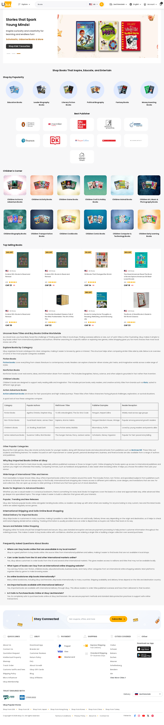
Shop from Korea (78, 709)
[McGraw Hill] (82, 124)
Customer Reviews (38, 653)
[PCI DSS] (8, 697)
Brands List (34, 649)
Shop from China (95, 709)
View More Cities (117, 677)
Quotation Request (11, 653)
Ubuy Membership (11, 682)
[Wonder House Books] (82, 156)
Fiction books (9, 362)
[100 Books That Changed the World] (101, 260)
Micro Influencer (10, 677)
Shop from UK (23, 709)
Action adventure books (13, 394)
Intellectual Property (12, 657)
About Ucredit (36, 665)
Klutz (145, 382)
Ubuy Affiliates (36, 677)
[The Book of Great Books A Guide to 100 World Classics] (141, 300)
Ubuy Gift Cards (37, 669)
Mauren (113, 661)
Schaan (113, 649)
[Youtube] (143, 716)
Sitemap (6, 661)
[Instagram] (139, 716)
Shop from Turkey (113, 709)
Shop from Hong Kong (59, 709)
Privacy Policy (79, 716)
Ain (111, 673)
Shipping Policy (9, 673)
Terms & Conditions (63, 716)
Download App (36, 645)
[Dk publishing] (55, 140)
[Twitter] (148, 716)
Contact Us (8, 649)
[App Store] (144, 649)
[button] (118, 4)
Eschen (113, 657)
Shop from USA (9, 709)
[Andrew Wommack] (136, 124)
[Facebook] (135, 716)
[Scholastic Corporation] (109, 140)
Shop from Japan (40, 709)
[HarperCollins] (82, 140)
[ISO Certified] (26, 697)
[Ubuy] (6, 4)
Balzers (113, 653)
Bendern (114, 669)
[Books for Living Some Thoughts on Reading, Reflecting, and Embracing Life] (101, 300)
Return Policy (35, 657)
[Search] (102, 4)
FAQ (31, 661)
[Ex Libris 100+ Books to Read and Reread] (22, 260)
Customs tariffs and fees (14, 669)
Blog (32, 673)
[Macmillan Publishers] (55, 124)
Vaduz (113, 645)
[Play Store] (144, 656)
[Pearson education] (28, 140)
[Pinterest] (152, 716)
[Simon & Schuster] (109, 124)
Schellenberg (116, 665)
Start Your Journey (18, 49)
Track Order (8, 665)
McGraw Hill (136, 450)
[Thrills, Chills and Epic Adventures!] (108, 36)
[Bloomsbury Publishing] (136, 140)
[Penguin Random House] (28, 124)
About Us (7, 645)
